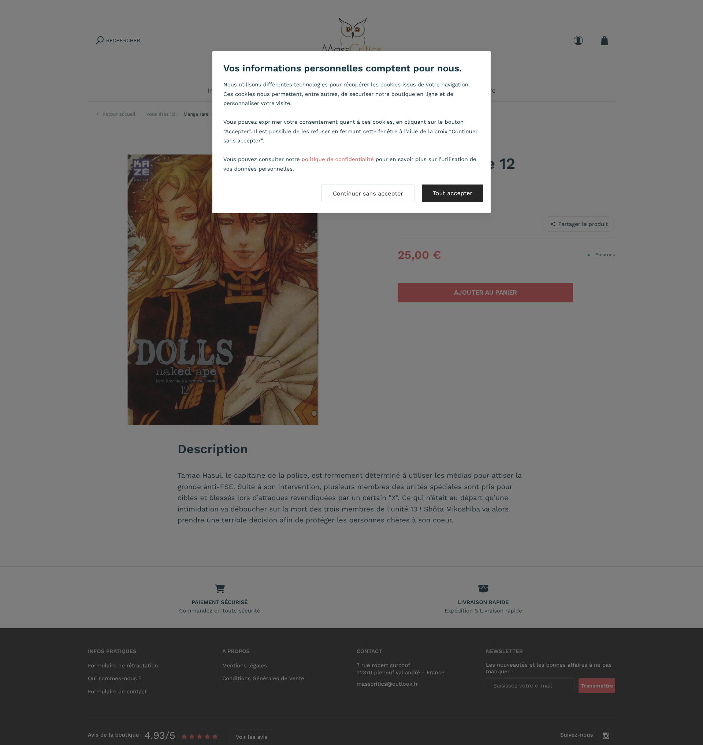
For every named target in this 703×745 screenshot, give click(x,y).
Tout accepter (452, 193)
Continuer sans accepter (368, 193)
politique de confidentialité (338, 159)
